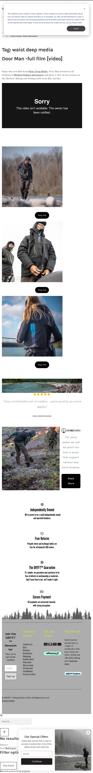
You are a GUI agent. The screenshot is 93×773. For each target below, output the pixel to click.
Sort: (2, 748)
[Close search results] (4, 732)
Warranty (27, 662)
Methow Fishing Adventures (29, 75)
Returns (26, 650)
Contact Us (27, 644)
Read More (71, 481)
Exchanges (27, 653)
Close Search (8, 765)
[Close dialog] (87, 732)
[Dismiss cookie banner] (84, 9)
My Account (28, 665)
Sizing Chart (28, 659)
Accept (76, 28)
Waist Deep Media (38, 71)
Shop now (42, 215)
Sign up (11, 676)
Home (6, 36)
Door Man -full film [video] (32, 59)
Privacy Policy (29, 674)
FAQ (25, 647)
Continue (36, 761)
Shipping (27, 656)
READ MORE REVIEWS (42, 416)
